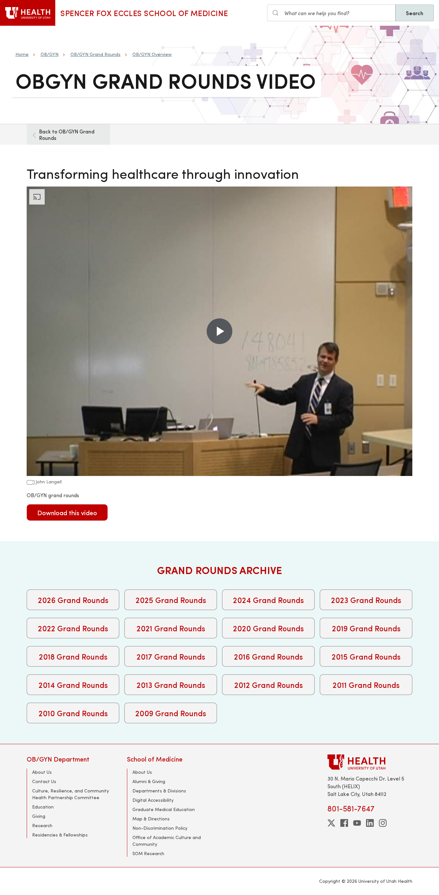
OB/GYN (49, 54)
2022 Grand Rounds (73, 628)
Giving (38, 816)
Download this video (67, 512)
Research (42, 825)
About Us (42, 772)
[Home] (27, 13)
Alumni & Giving (148, 781)
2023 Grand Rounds (366, 600)
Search (414, 12)
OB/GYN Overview (152, 54)
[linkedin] (370, 823)
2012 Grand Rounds (268, 685)
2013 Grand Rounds (171, 685)
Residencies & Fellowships (60, 835)
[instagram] (383, 823)
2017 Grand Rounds (171, 656)
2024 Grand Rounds (268, 600)
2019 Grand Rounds (366, 628)
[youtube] (357, 823)
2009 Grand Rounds (170, 713)
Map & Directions (151, 819)
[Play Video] (219, 331)
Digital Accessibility (153, 800)
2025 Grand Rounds (171, 600)
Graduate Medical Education (163, 809)
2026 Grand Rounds (73, 600)
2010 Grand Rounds (73, 713)
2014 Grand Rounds (73, 685)
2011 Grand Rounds (366, 685)
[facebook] (344, 823)
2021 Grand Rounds (171, 628)
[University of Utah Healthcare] (369, 762)
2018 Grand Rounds (73, 656)
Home (22, 54)
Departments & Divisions (159, 791)
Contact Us (44, 781)
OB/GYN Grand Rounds (95, 54)
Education (43, 807)
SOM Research (148, 853)
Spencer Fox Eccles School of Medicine (144, 13)
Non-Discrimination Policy (159, 828)
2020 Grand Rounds (268, 628)
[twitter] (331, 823)
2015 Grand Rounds (366, 656)
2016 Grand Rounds (268, 656)
